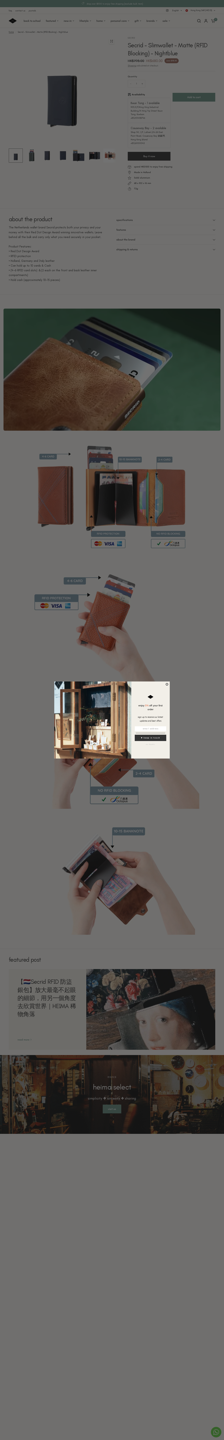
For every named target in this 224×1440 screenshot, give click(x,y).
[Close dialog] (167, 684)
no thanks (150, 744)
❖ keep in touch (150, 738)
